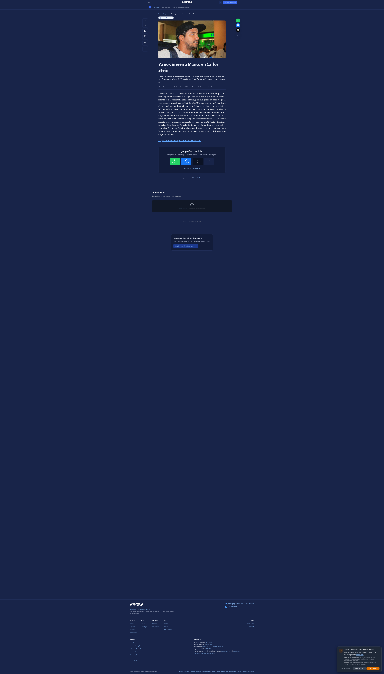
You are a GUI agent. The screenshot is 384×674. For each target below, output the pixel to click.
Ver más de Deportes (191, 168)
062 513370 (236, 651)
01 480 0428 (209, 644)
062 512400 (224, 651)
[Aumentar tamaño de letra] (145, 20)
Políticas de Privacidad (136, 649)
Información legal (231, 671)
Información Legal (135, 646)
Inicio (160, 14)
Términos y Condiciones (136, 655)
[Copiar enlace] (238, 35)
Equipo (213, 671)
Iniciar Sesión (250, 624)
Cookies (132, 658)
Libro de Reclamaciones (136, 661)
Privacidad (186, 671)
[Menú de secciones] (148, 2)
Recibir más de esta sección (184, 246)
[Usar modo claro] (220, 2)
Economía (132, 630)
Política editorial (221, 671)
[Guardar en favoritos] (145, 30)
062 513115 (221, 647)
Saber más (360, 655)
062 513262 (213, 647)
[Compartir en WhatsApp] (238, 20)
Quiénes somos (206, 671)
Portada (166, 624)
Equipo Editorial (134, 652)
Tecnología (144, 627)
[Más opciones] (145, 48)
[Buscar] (153, 2)
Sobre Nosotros (134, 643)
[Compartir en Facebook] (238, 25)
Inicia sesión (183, 209)
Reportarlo (196, 178)
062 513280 (208, 649)
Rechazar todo (345, 668)
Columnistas (155, 627)
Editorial (154, 624)
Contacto (251, 627)
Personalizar (359, 668)
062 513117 (205, 647)
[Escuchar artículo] (145, 42)
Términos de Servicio (195, 671)
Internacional (133, 633)
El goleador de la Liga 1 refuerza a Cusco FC (179, 140)
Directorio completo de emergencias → (205, 653)
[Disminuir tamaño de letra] (145, 25)
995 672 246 (208, 642)
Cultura (143, 624)
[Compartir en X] (238, 30)
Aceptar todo (373, 668)
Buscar (166, 627)
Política (132, 624)
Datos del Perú (168, 630)
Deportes (156, 7)
